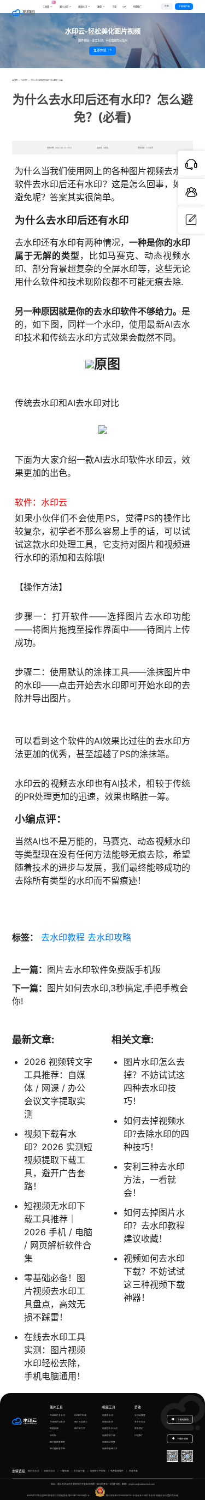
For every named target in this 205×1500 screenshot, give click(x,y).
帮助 (137, 1407)
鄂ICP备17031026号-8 (78, 1495)
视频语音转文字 (110, 1448)
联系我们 (138, 1428)
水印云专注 (138, 1495)
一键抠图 (64, 1470)
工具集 (48, 4)
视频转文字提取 (98, 1470)
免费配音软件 (117, 1470)
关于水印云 (139, 1421)
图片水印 (64, 6)
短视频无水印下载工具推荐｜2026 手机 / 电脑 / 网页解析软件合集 (58, 1232)
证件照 (53, 1435)
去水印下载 (79, 1470)
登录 (167, 6)
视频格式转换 (108, 1442)
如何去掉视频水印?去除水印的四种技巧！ (156, 1133)
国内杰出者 (172, 1495)
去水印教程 (63, 937)
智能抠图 (54, 1428)
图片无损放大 (80, 1421)
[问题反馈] (191, 220)
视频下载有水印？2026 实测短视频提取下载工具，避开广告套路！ (58, 1160)
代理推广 (138, 1435)
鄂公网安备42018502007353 (119, 1495)
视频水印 (82, 6)
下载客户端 (184, 6)
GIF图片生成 (80, 1415)
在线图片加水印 (57, 1421)
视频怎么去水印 (110, 1428)
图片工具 (56, 1407)
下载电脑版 (183, 1419)
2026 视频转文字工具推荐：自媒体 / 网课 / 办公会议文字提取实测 (58, 1088)
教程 (99, 6)
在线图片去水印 (57, 1415)
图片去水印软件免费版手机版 (104, 969)
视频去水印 (107, 1415)
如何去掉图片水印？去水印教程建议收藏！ (154, 1225)
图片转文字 (79, 1428)
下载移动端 (182, 1438)
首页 (15, 80)
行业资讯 (24, 80)
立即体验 (100, 50)
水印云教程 (139, 1415)
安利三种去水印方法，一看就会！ (154, 1179)
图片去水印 (33, 1470)
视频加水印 (107, 1421)
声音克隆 (133, 1470)
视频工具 (108, 1407)
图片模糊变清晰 (57, 1442)
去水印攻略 (109, 937)
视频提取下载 (108, 1435)
